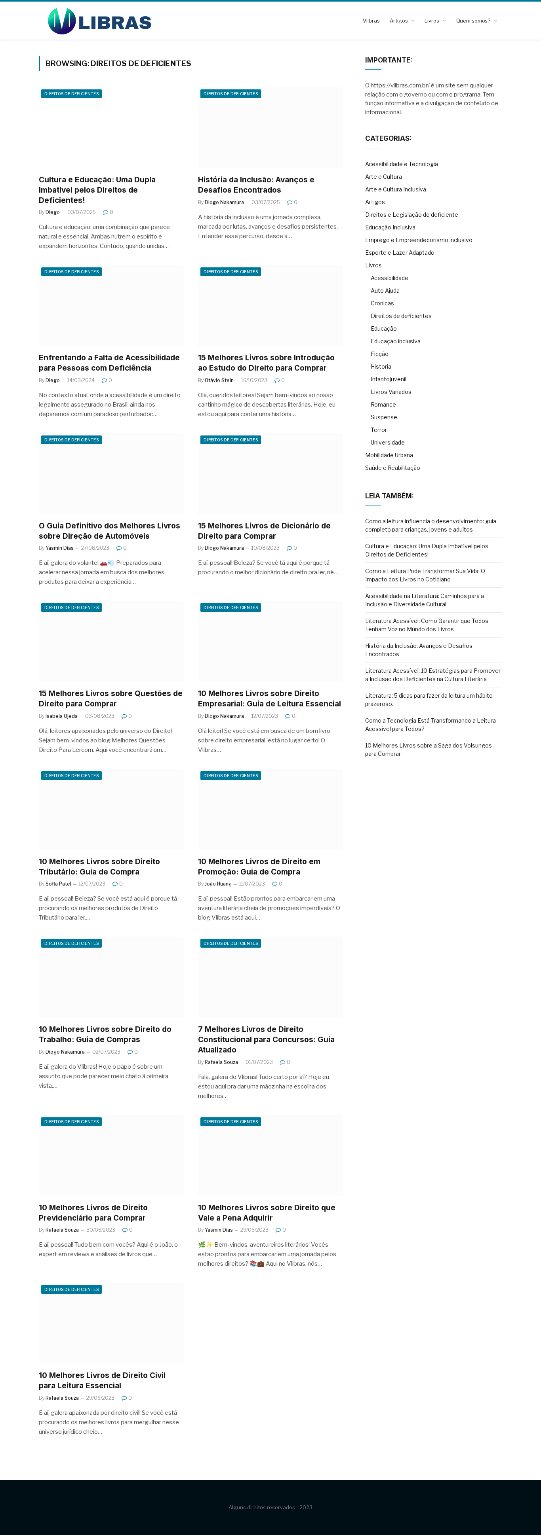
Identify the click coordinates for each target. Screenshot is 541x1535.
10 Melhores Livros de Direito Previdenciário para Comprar (93, 1213)
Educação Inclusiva (390, 227)
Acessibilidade (389, 277)
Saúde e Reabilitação (392, 467)
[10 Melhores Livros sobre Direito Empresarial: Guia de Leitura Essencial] (270, 641)
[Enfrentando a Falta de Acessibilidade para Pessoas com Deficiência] (111, 305)
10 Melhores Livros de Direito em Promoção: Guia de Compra (259, 866)
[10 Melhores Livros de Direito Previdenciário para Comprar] (111, 1155)
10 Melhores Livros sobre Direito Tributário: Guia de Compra (99, 866)
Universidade (388, 442)
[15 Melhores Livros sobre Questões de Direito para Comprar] (111, 641)
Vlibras (371, 20)
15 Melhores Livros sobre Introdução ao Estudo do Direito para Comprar (266, 363)
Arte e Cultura (383, 176)
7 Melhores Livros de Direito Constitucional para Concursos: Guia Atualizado (266, 1039)
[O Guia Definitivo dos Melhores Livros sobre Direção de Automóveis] (111, 474)
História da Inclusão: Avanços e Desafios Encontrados (256, 185)
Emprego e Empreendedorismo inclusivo (418, 240)
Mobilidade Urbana (389, 455)
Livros (432, 20)
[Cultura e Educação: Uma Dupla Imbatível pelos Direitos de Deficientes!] (111, 127)
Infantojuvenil (388, 379)
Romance (383, 404)
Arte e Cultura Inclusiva (395, 189)
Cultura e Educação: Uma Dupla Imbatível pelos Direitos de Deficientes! (97, 190)
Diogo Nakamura (224, 202)
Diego (53, 212)
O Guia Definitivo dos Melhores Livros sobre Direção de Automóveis (109, 531)
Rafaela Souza (221, 1062)
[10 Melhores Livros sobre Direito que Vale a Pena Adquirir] (270, 1155)
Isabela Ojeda (62, 716)
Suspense (384, 417)
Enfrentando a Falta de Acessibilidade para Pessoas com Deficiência (109, 363)
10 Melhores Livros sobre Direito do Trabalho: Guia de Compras (105, 1034)
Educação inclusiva (396, 341)
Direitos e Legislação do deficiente (411, 214)
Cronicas (382, 303)
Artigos (399, 20)
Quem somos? (473, 20)
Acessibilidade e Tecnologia (401, 164)
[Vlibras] (97, 20)
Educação (384, 328)
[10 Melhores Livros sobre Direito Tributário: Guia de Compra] (111, 809)
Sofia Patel (58, 884)
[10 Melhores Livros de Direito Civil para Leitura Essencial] (111, 1323)
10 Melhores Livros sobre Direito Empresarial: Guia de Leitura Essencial (269, 698)
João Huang (218, 884)
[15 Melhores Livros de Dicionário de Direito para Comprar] (270, 474)
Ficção (380, 353)
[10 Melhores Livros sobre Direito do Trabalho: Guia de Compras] (111, 977)
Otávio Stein (219, 380)
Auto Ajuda (385, 290)
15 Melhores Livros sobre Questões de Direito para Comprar (111, 698)
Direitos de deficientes (71, 93)
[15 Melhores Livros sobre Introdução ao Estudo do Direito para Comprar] (270, 305)
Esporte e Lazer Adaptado (399, 252)
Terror (379, 429)
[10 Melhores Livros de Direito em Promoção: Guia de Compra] (270, 809)
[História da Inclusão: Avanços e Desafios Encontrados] (270, 127)
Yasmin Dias (60, 548)
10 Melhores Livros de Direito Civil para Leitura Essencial (102, 1380)
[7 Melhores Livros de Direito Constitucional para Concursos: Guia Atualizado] (270, 977)
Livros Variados (391, 391)
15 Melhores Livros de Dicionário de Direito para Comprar (264, 531)
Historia (381, 366)
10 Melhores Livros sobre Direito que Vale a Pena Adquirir (266, 1213)
